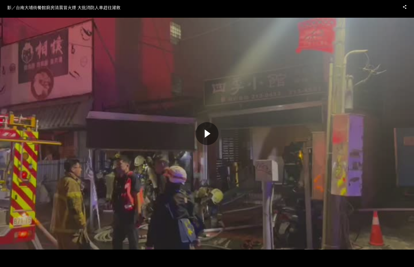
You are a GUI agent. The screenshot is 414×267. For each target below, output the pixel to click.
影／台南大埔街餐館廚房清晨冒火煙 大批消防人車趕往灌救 (64, 7)
